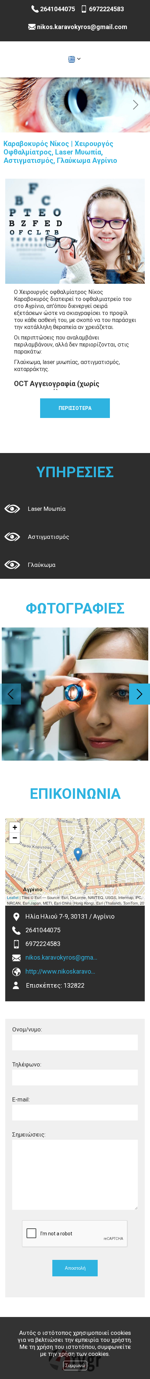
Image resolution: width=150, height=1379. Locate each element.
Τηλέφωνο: (27, 1064)
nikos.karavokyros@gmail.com (61, 957)
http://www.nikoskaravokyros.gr (61, 971)
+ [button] (15, 827)
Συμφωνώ (75, 1365)
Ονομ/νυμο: (27, 1029)
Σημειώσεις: (29, 1134)
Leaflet (12, 897)
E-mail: (21, 1099)
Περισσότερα (75, 408)
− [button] (15, 837)
